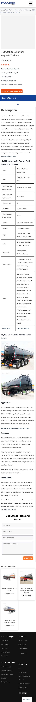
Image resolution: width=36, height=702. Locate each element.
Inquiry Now (6, 328)
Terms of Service (24, 683)
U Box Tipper (23, 640)
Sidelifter (3, 678)
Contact (21, 680)
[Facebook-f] (20, 693)
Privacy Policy (23, 687)
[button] (31, 3)
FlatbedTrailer (5, 682)
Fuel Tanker (4, 648)
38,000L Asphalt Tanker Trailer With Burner (26, 590)
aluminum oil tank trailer (8, 156)
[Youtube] (23, 693)
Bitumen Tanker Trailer (22, 10)
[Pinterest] (25, 693)
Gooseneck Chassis (7, 674)
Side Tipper (22, 644)
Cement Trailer (5, 640)
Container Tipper (6, 667)
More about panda (10, 509)
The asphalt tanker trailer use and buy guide (15, 428)
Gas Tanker (4, 656)
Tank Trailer (9, 10)
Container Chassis (6, 670)
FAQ (20, 668)
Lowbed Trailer (23, 648)
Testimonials (22, 672)
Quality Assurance (24, 676)
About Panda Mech (23, 328)
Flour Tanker (5, 644)
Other (23, 653)
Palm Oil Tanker (6, 652)
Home (2, 10)
